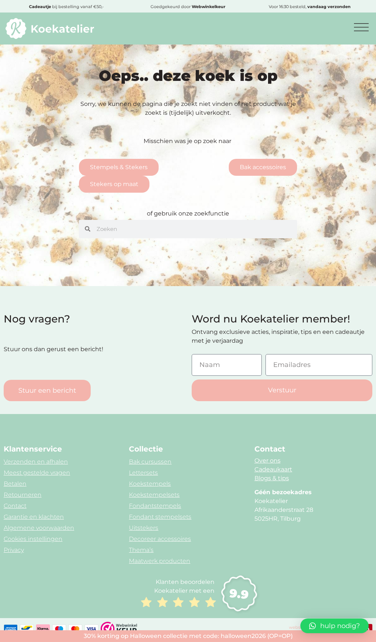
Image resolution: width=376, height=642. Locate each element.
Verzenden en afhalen (36, 461)
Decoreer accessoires (160, 538)
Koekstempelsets (154, 494)
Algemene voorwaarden (39, 527)
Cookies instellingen (33, 538)
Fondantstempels (155, 505)
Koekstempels (150, 483)
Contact (15, 505)
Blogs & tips (271, 478)
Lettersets (143, 472)
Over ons (267, 460)
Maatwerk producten (159, 560)
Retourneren (22, 494)
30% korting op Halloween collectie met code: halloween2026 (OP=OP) (188, 635)
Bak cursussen (150, 461)
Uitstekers (143, 527)
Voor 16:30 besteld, (310, 6)
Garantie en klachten (34, 516)
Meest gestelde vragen (37, 472)
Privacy (14, 549)
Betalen (15, 483)
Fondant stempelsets (160, 516)
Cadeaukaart (273, 469)
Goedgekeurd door (188, 6)
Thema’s (141, 549)
